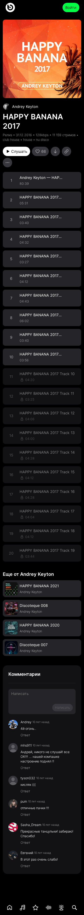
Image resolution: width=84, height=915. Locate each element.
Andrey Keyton (25, 106)
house (27, 140)
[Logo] (10, 7)
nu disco (42, 140)
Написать (62, 707)
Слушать (19, 151)
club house (11, 140)
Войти (71, 7)
